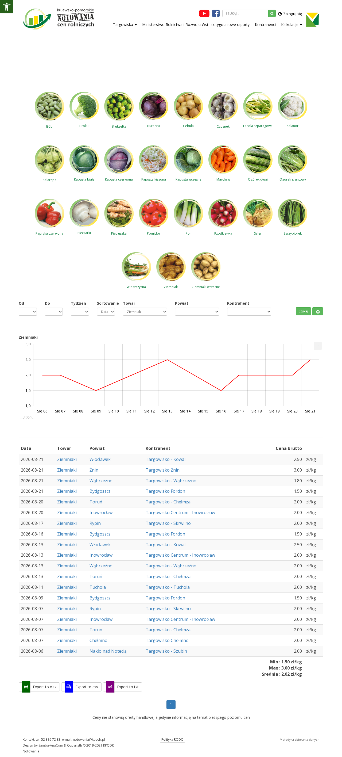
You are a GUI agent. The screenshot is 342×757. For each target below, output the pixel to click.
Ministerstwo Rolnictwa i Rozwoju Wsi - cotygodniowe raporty (196, 24)
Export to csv (86, 686)
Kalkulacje (290, 24)
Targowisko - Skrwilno (168, 523)
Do (47, 303)
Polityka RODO (172, 739)
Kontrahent (238, 303)
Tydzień (78, 303)
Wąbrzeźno (101, 481)
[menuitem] (318, 346)
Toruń (96, 502)
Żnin (94, 470)
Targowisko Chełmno (167, 640)
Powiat (181, 303)
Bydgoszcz (100, 491)
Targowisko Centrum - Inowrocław (180, 512)
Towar (129, 303)
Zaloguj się (292, 13)
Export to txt (128, 686)
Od (21, 303)
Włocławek (100, 459)
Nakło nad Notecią (108, 651)
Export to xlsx (44, 686)
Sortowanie (106, 303)
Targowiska (123, 24)
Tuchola (98, 587)
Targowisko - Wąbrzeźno (171, 481)
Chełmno (98, 640)
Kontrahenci (265, 24)
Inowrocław (101, 512)
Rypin (95, 523)
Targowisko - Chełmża (168, 502)
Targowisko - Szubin (166, 651)
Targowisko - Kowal (165, 459)
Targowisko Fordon (165, 491)
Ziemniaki (67, 459)
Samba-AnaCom (50, 745)
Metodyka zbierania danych (299, 739)
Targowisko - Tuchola (168, 587)
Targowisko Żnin (163, 470)
